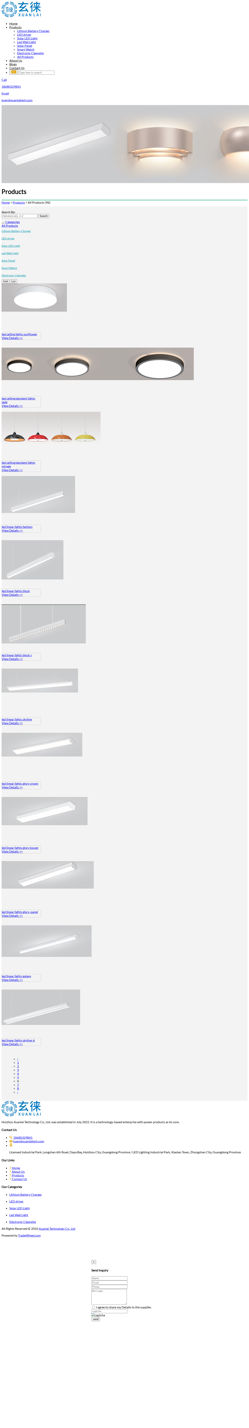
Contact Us (17, 68)
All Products (25, 57)
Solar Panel (24, 45)
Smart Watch (25, 49)
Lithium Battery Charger (33, 31)
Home (13, 23)
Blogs (13, 64)
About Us (15, 60)
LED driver (24, 34)
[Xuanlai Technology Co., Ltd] (21, 16)
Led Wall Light (26, 42)
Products (15, 27)
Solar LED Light (27, 38)
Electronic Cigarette (30, 53)
